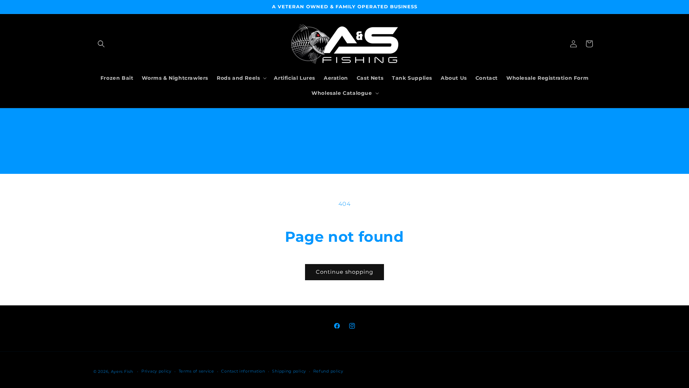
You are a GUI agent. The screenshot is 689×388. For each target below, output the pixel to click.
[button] (101, 44)
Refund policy (328, 371)
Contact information (243, 371)
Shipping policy (289, 371)
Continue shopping (344, 271)
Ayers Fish (122, 371)
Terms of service (196, 371)
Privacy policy (156, 371)
